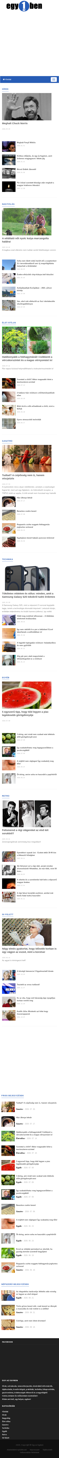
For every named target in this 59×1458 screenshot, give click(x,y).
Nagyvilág (6, 1418)
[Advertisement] (29, 44)
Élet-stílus (6, 1421)
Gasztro (5, 1425)
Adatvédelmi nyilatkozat (17, 1450)
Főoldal (8, 79)
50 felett (5, 1438)
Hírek (4, 1415)
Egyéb (4, 1431)
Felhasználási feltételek (29, 1452)
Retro (4, 1434)
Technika (5, 1428)
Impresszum (35, 1450)
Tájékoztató (47, 1450)
